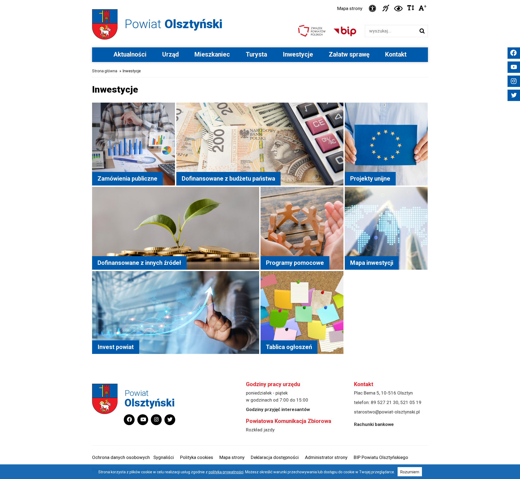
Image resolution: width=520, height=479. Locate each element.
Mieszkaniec (212, 54)
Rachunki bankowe (374, 424)
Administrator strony (326, 457)
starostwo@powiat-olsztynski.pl (387, 412)
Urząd (170, 54)
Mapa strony (349, 8)
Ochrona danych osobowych (121, 457)
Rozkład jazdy (260, 429)
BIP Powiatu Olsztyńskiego (381, 457)
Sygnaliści (163, 457)
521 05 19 (410, 402)
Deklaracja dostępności (275, 457)
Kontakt (396, 54)
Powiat (173, 24)
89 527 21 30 (384, 402)
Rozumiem (409, 472)
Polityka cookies (196, 457)
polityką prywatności (226, 472)
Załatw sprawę (349, 54)
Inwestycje (298, 54)
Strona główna (104, 71)
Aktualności (130, 54)
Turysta (256, 54)
